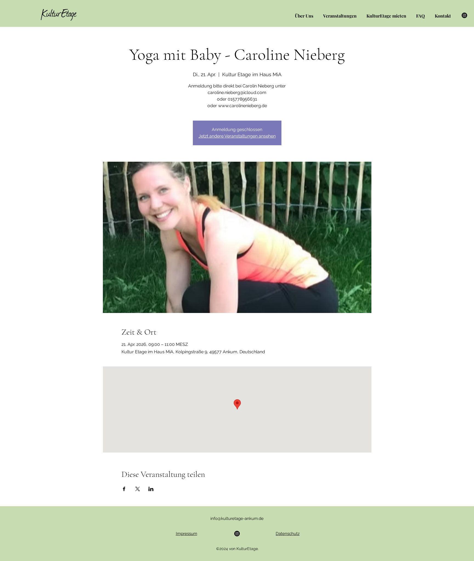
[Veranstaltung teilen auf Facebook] (124, 489)
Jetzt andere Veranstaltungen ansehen (237, 136)
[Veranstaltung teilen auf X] (137, 489)
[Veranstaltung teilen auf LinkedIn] (151, 489)
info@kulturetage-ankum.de (237, 518)
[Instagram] (464, 15)
